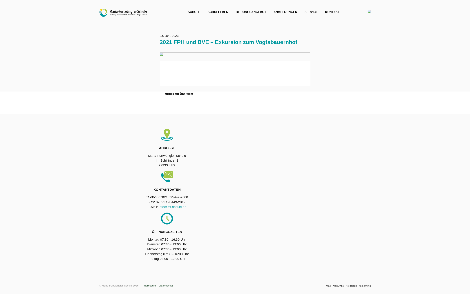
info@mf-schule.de (172, 207)
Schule (194, 12)
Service (311, 12)
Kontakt (332, 12)
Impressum (149, 285)
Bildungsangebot (251, 12)
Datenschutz (165, 285)
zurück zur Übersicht (179, 93)
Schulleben (218, 12)
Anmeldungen (285, 12)
